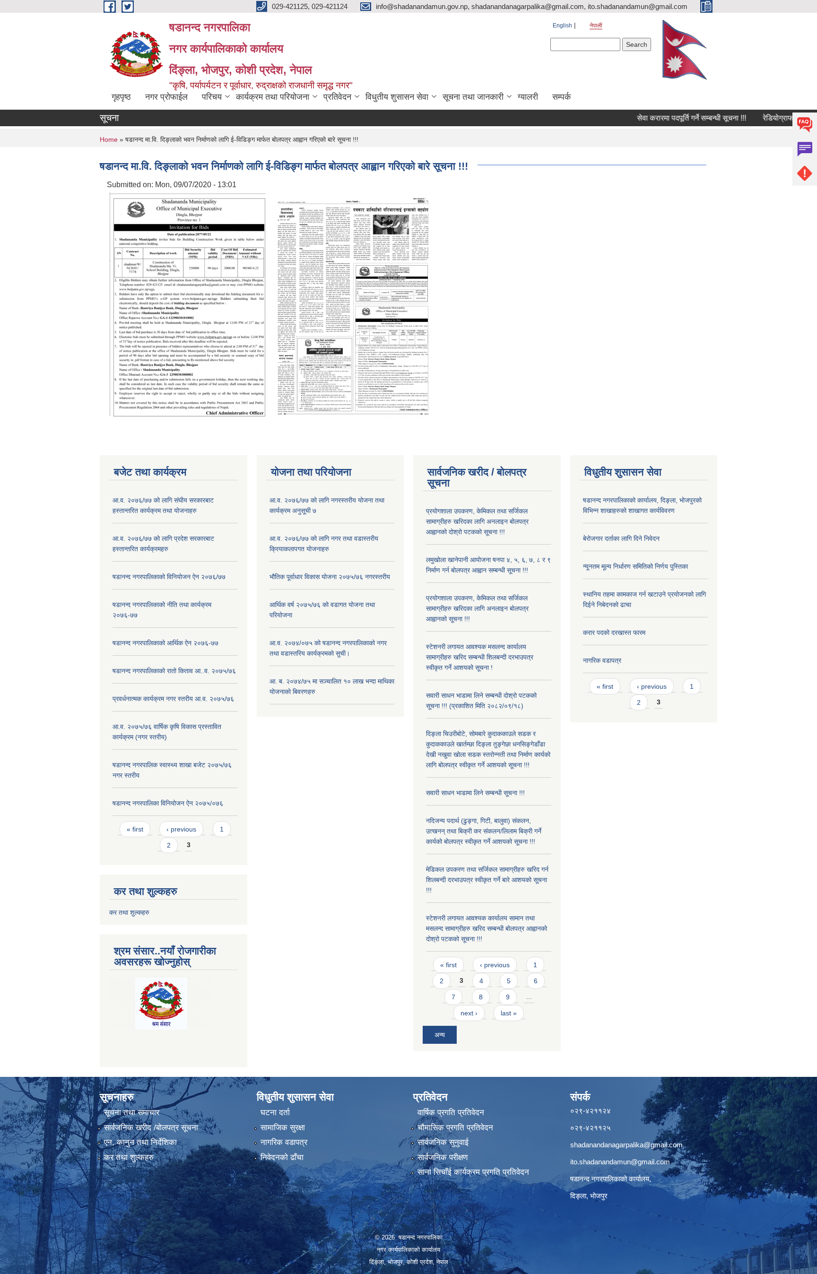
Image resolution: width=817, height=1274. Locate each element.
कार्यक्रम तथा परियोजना (272, 97)
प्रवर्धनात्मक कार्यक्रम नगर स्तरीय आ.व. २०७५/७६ (173, 698)
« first (135, 829)
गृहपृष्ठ (121, 97)
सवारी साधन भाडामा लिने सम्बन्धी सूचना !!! (475, 793)
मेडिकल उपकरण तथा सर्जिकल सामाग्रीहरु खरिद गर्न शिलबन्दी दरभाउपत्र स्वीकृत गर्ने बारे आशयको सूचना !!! (487, 880)
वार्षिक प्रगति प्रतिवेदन (450, 1112)
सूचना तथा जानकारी (473, 97)
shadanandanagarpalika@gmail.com (626, 1145)
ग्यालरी (528, 97)
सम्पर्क (561, 97)
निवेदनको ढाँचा (282, 1157)
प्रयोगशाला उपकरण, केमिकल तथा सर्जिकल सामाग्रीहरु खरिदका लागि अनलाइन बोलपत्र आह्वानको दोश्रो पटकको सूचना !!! (477, 521)
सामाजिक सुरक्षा (283, 1127)
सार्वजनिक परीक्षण (442, 1157)
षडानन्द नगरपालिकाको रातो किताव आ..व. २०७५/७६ (174, 671)
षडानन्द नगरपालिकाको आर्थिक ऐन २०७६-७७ (165, 643)
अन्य (440, 1035)
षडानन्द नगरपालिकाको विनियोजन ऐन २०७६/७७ (169, 577)
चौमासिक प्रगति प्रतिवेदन (455, 1127)
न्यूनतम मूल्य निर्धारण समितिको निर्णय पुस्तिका (635, 566)
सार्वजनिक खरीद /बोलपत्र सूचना (151, 1127)
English (562, 25)
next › (469, 1013)
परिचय (212, 97)
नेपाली (596, 25)
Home (109, 139)
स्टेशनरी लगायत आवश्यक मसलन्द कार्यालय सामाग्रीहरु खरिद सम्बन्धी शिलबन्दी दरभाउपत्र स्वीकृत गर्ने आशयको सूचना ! (479, 657)
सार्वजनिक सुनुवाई (443, 1142)
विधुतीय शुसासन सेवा (396, 97)
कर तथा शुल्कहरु (129, 912)
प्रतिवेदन (337, 97)
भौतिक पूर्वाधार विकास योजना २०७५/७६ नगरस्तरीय (329, 577)
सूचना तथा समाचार (131, 1112)
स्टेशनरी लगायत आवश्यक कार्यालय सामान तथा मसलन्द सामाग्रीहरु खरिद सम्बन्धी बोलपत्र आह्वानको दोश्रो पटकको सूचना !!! (486, 928)
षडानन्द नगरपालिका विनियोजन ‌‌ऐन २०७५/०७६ (168, 803)
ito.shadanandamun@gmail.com (620, 1162)
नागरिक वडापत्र (602, 660)
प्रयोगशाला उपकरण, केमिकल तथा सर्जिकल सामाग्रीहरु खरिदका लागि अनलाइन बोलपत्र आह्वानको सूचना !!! (477, 608)
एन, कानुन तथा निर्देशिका (140, 1142)
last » (509, 1013)
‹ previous (181, 829)
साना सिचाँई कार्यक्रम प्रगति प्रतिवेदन (473, 1172)
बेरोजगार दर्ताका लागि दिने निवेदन (621, 538)
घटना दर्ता (275, 1112)
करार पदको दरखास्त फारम (614, 632)
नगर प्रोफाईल (166, 97)
